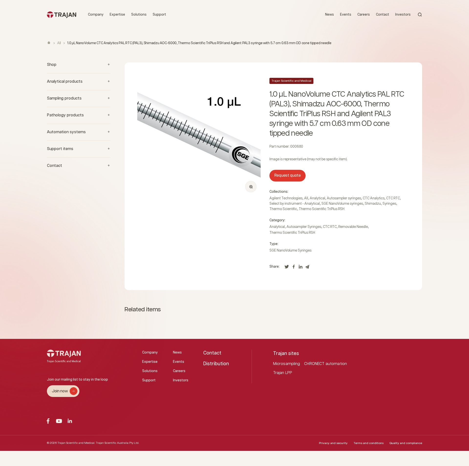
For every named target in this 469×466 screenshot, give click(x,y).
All (59, 43)
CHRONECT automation (325, 364)
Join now (60, 391)
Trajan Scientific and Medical (291, 80)
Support (159, 14)
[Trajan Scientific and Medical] (61, 14)
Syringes (389, 203)
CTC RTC (393, 198)
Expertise (117, 14)
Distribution (216, 363)
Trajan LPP (282, 373)
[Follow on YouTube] (59, 421)
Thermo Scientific (283, 209)
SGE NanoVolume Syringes (290, 250)
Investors (403, 14)
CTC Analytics (373, 198)
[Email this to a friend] (307, 268)
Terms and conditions (368, 443)
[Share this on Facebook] (293, 268)
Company (96, 14)
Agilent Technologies (285, 198)
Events (345, 14)
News (329, 14)
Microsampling (286, 364)
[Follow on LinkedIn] (70, 421)
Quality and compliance (405, 443)
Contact (382, 14)
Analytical (317, 198)
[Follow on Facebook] (48, 421)
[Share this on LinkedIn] (300, 268)
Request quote (287, 175)
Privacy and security (333, 443)
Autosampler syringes (344, 198)
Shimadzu (373, 203)
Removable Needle (353, 227)
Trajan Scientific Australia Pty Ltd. (117, 443)
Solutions (139, 14)
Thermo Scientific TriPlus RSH (321, 209)
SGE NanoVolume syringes (342, 203)
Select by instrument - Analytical (294, 203)
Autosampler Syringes (304, 227)
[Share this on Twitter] (286, 268)
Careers (363, 14)
